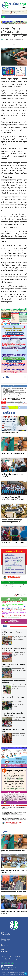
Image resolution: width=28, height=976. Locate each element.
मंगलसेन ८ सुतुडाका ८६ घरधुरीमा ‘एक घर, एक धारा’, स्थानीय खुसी (13, 665)
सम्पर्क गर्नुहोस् (4, 959)
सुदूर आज (6, 39)
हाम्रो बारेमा (11, 956)
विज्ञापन (10, 959)
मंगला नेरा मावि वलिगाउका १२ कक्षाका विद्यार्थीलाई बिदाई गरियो (14, 912)
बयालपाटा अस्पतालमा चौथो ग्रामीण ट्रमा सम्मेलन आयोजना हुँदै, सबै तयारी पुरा (12, 521)
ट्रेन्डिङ (5, 831)
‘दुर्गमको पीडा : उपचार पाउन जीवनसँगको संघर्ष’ (14, 453)
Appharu (23, 974)
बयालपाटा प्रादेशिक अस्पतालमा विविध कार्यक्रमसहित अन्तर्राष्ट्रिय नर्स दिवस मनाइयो (13, 498)
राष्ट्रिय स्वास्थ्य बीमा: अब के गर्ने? (10, 432)
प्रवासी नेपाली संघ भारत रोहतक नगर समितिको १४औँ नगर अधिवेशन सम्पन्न (14, 649)
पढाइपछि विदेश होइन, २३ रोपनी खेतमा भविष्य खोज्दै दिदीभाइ (13, 682)
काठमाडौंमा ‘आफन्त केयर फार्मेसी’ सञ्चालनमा (13, 543)
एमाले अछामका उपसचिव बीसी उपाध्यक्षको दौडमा (13, 892)
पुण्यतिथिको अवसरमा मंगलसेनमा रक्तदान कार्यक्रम (12, 633)
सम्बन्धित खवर (9, 413)
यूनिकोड (17, 959)
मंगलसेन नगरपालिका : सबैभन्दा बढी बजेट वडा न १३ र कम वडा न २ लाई (14, 871)
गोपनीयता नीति (18, 956)
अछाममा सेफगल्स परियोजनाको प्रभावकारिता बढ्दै (13, 698)
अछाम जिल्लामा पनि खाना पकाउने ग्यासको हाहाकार (13, 730)
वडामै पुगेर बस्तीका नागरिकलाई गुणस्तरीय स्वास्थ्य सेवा (12, 475)
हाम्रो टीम (4, 956)
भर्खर (5, 626)
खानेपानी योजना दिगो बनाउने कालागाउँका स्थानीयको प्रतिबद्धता (12, 714)
